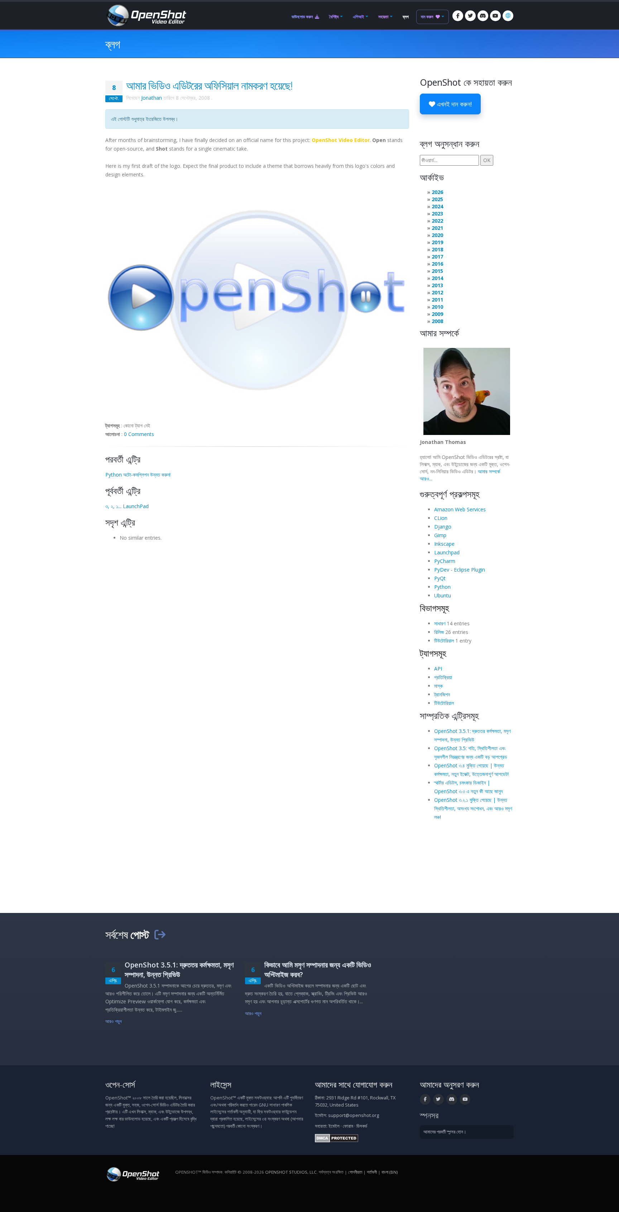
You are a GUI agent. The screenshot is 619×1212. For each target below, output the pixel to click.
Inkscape (444, 543)
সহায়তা (383, 17)
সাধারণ (439, 623)
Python (442, 586)
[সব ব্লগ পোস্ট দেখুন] (159, 934)
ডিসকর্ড (361, 1126)
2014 (437, 278)
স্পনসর (429, 1115)
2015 (437, 271)
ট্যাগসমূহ (433, 653)
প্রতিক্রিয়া (443, 677)
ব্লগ (406, 17)
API (438, 668)
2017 (437, 256)
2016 (437, 263)
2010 (437, 306)
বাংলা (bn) (390, 1172)
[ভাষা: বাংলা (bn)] (508, 15)
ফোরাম (348, 1126)
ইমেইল (334, 1126)
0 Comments (139, 434)
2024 (437, 206)
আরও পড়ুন (113, 1021)
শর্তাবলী (372, 1172)
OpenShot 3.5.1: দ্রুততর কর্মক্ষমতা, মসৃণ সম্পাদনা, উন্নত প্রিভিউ (179, 969)
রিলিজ (439, 632)
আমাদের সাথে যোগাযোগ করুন (353, 1084)
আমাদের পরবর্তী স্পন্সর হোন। (444, 1132)
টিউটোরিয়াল (444, 640)
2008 (437, 321)
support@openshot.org (353, 1115)
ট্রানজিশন (442, 694)
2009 (437, 314)
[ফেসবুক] (457, 15)
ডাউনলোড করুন (303, 17)
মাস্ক (438, 685)
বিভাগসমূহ (434, 608)
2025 (437, 199)
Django (442, 526)
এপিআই (358, 17)
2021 (437, 227)
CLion (440, 518)
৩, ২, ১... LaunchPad (127, 506)
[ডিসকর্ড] (483, 15)
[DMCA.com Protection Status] (336, 1138)
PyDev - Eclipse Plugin (459, 569)
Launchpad (447, 552)
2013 (437, 285)
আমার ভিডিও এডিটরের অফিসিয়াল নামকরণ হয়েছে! (209, 85)
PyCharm (444, 561)
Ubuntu (442, 595)
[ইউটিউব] (495, 15)
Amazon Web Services (460, 509)
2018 (437, 249)
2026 (437, 192)
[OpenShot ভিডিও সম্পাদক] (132, 1174)
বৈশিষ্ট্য (334, 17)
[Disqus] (257, 635)
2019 (437, 242)
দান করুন (427, 17)
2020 (437, 235)
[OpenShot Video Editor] (145, 14)
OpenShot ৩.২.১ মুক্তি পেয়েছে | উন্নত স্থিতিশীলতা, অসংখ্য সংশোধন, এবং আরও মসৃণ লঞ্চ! (473, 808)
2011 (437, 299)
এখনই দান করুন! (453, 104)
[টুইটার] (470, 15)
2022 (437, 220)
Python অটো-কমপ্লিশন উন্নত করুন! (138, 474)
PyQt (440, 578)
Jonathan (151, 97)
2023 (437, 213)
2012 (437, 292)
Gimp (440, 535)
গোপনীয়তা (355, 1172)
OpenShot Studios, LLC (291, 1172)
